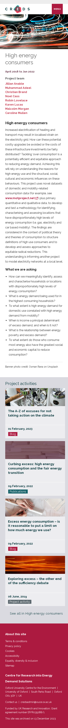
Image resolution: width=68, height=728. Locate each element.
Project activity (19, 601)
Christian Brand (16, 92)
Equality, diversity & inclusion (21, 660)
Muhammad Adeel (18, 88)
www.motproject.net (20, 198)
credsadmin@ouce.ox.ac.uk (36, 702)
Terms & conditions (16, 641)
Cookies (9, 651)
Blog (13, 434)
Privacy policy (13, 646)
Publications (18, 491)
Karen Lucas (14, 104)
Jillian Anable (14, 83)
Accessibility (12, 655)
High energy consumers (44, 613)
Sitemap (9, 665)
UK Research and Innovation (34, 708)
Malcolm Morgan (17, 108)
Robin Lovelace (16, 100)
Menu (57, 9)
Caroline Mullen (16, 113)
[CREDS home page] (17, 9)
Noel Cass (12, 96)
